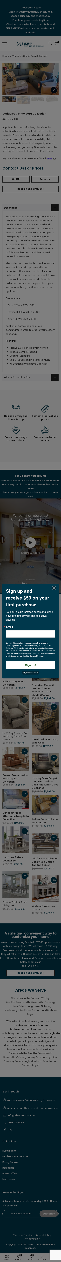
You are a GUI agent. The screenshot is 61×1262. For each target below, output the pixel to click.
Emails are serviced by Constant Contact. (27, 656)
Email (9, 627)
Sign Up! (30, 665)
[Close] (54, 588)
